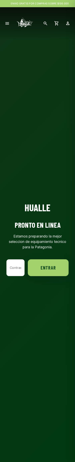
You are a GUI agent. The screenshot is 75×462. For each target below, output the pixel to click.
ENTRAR (48, 268)
